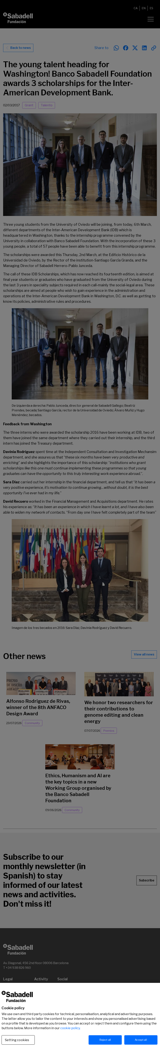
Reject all (105, 1039)
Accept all (141, 1039)
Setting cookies (17, 1040)
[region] (80, 1018)
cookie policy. (70, 1028)
